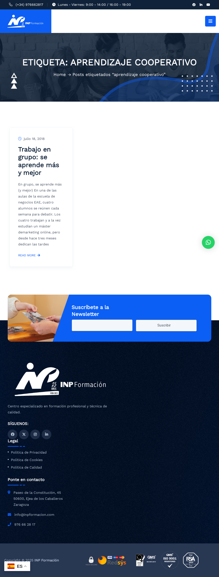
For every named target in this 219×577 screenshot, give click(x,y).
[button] (208, 242)
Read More (27, 255)
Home (59, 74)
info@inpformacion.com (34, 515)
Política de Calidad (26, 467)
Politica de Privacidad (29, 452)
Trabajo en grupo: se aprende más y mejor (38, 160)
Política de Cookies (27, 460)
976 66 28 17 (24, 524)
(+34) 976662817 (29, 5)
